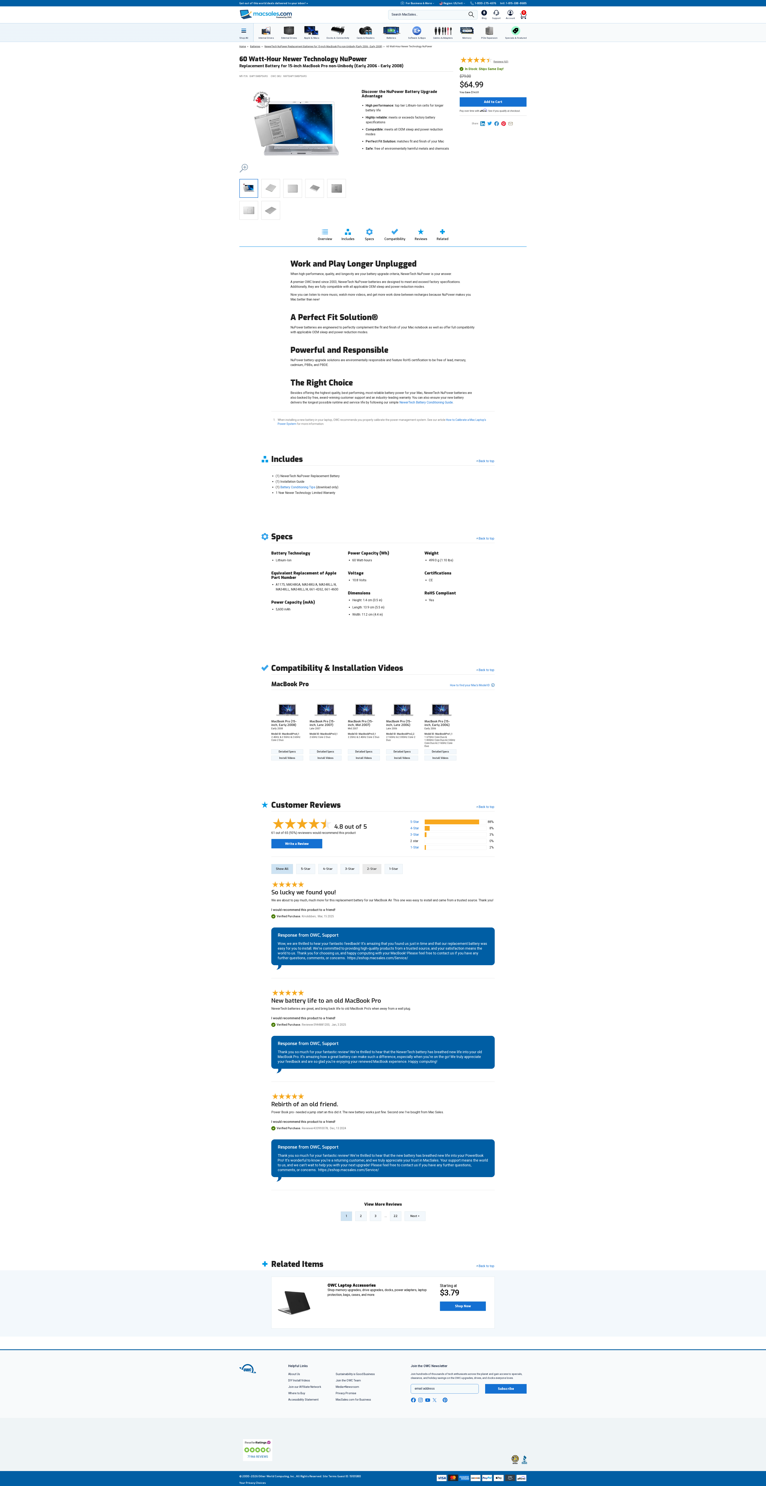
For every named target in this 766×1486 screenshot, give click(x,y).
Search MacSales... (405, 14)
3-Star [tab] (350, 869)
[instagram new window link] (420, 1400)
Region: (453, 3)
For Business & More (419, 3)
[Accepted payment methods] (481, 1478)
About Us (294, 1374)
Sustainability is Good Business (355, 1374)
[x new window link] (435, 1400)
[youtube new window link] (427, 1400)
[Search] (471, 15)
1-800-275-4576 (485, 3)
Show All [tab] (282, 869)
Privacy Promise (346, 1393)
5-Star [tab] (306, 869)
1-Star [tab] (393, 869)
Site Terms (330, 1476)
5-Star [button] (414, 822)
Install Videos (287, 758)
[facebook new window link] (413, 1400)
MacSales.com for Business (353, 1399)
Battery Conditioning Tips (297, 487)
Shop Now (463, 1306)
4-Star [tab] (328, 869)
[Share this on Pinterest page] (504, 123)
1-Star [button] (414, 847)
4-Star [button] (414, 828)
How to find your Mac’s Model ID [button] (470, 685)
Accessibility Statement (303, 1399)
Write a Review (297, 844)
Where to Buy (296, 1393)
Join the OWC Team (348, 1380)
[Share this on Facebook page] (497, 123)
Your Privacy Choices (252, 1483)
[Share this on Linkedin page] (483, 123)
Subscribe (506, 1389)
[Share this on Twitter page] (490, 123)
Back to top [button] (486, 807)
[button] (297, 129)
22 (396, 1216)
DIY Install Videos (299, 1380)
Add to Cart (493, 102)
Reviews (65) (501, 61)
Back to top (486, 461)
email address (425, 1388)
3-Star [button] (414, 834)
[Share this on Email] (511, 123)
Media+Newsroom (347, 1386)
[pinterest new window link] (445, 1400)
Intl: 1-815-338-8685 (513, 3)
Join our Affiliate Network (304, 1386)
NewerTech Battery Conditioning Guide (426, 402)
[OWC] (265, 15)
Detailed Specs (287, 751)
